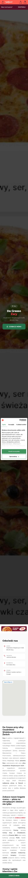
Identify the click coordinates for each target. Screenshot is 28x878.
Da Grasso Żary (10, 664)
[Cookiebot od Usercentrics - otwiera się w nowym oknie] (19, 420)
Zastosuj (22, 7)
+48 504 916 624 (11, 657)
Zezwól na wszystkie (14, 451)
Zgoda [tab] (4, 424)
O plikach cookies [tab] (21, 424)
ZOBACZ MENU (15, 327)
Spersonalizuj (13, 456)
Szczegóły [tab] (11, 424)
